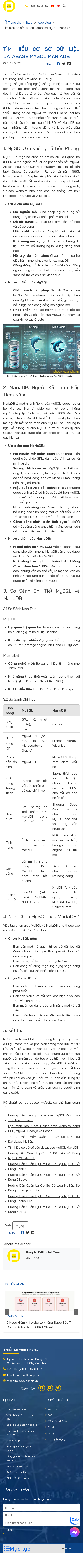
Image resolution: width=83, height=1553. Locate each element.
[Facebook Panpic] (41, 1388)
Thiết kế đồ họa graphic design (20, 1432)
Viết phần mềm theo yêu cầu (20, 1417)
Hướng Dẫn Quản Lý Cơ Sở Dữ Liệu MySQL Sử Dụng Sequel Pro (44, 1198)
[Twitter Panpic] (58, 1388)
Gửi (9, 1530)
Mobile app (13, 1440)
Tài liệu (52, 1433)
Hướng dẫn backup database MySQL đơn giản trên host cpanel (44, 1117)
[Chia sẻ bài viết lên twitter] (63, 64)
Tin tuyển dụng (56, 1439)
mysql (20, 1226)
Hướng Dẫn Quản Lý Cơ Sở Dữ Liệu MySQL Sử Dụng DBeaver (44, 1177)
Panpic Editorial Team (44, 1252)
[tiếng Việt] (52, 6)
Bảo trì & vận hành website (21, 1424)
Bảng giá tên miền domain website (21, 1458)
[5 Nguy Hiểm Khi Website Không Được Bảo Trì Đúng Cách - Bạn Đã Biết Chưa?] (41, 1301)
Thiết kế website (16, 1408)
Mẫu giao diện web (59, 1421)
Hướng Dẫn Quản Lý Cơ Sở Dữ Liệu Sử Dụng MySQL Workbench (44, 1155)
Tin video (53, 1427)
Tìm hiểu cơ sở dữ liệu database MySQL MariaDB (43, 1147)
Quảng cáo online (16, 1472)
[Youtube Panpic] (50, 1388)
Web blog (53, 1408)
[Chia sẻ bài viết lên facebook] (58, 64)
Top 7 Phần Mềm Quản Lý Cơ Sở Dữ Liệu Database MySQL (44, 1139)
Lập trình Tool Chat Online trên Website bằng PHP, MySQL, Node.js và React (44, 1128)
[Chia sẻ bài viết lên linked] (69, 64)
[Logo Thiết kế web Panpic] (9, 6)
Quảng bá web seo (17, 1465)
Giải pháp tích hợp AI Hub (21, 1478)
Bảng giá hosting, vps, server (19, 1448)
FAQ (50, 1415)
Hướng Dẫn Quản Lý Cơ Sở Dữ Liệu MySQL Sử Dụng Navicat (44, 1209)
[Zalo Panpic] (75, 1520)
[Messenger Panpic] (75, 1532)
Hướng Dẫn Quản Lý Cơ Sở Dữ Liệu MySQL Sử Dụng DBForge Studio (44, 1187)
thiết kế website (22, 1049)
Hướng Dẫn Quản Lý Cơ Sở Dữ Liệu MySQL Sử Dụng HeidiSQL (44, 1166)
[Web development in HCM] (58, 6)
